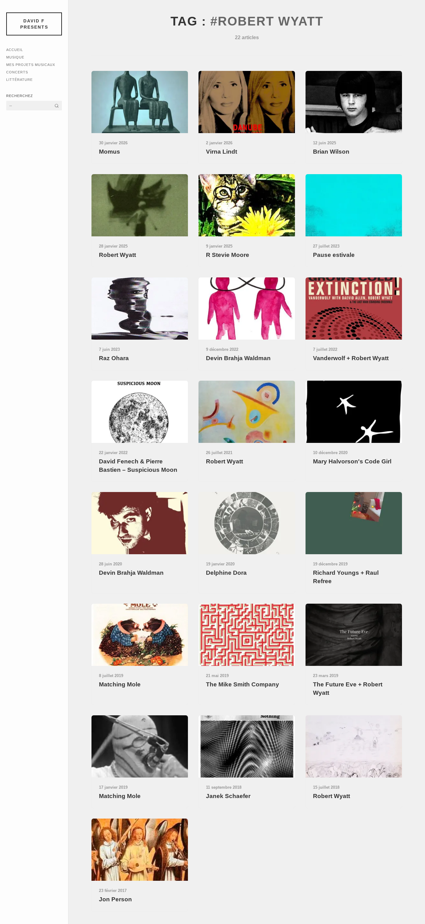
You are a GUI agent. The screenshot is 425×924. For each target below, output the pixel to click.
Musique (15, 57)
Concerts (17, 72)
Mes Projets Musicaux (30, 65)
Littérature (19, 79)
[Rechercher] (56, 105)
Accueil (14, 50)
